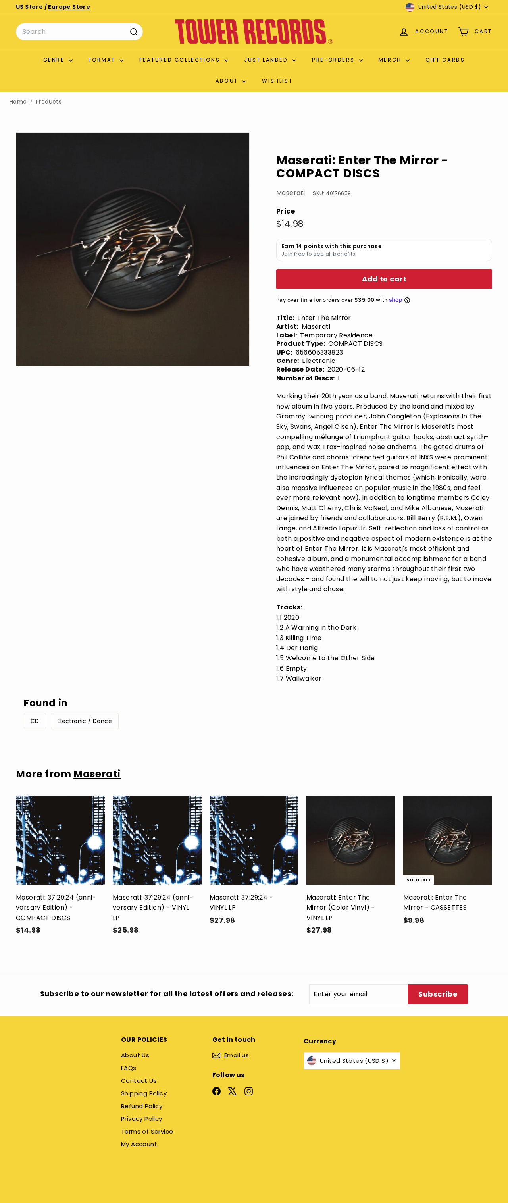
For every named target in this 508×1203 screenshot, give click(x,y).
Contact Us (139, 1080)
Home (18, 102)
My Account (139, 1144)
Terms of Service (147, 1131)
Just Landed (267, 60)
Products (49, 102)
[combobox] (79, 31)
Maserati (290, 192)
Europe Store (69, 7)
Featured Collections (180, 60)
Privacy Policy (141, 1118)
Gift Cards (445, 60)
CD (35, 721)
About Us (135, 1055)
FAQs (129, 1068)
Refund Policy (141, 1106)
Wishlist (277, 81)
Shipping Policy (144, 1093)
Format (103, 60)
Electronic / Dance (85, 721)
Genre (55, 60)
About (228, 81)
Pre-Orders (334, 60)
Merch (391, 60)
